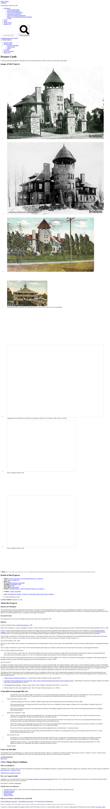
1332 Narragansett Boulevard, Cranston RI (26, 578)
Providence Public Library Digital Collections (41, 594)
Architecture (7, 8)
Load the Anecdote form (6, 757)
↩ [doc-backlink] (60, 678)
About (5, 21)
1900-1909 (18, 583)
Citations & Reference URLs (12, 597)
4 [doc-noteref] (88, 669)
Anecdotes (6, 50)
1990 (16, 584)
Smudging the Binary (9, 791)
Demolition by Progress (14, 594)
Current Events (11, 47)
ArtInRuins (3, 2)
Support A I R (7, 24)
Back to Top (7, 52)
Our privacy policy (100, 807)
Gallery (8, 42)
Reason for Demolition (13, 45)
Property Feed (40, 801)
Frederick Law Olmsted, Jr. (35, 588)
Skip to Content (5, 1)
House (25, 594)
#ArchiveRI (15, 591)
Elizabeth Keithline (9, 792)
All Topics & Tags (15, 770)
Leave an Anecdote (9, 51)
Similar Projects (8, 22)
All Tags (9, 18)
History (9, 48)
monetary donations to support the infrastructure (41, 779)
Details (8, 44)
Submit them (18, 783)
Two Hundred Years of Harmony (12, 685)
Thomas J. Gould (17, 588)
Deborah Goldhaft (8, 795)
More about (5, 770)
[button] (55, 138)
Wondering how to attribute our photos (10, 773)
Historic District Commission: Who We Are (15, 678)
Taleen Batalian (8, 794)
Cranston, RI (13, 580)
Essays (5, 19)
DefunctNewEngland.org (22, 625)
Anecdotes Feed (49, 801)
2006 (15, 587)
